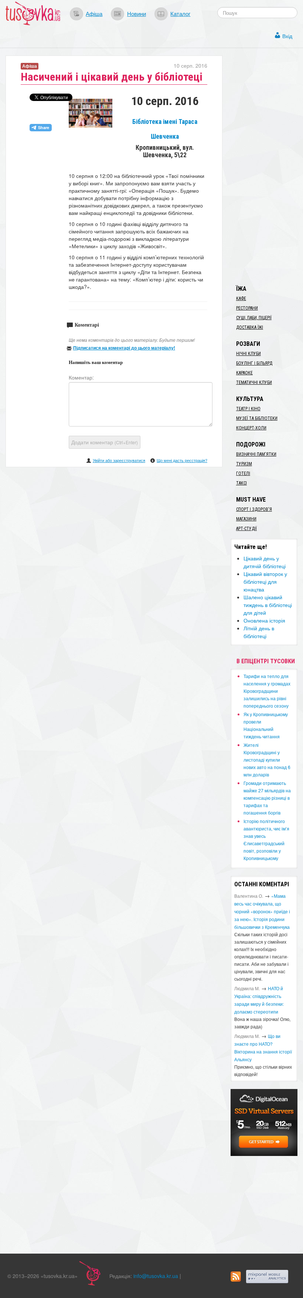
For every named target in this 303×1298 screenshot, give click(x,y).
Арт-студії (246, 528)
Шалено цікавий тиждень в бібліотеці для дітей (268, 604)
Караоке (244, 372)
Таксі (241, 483)
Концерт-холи (251, 428)
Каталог (180, 13)
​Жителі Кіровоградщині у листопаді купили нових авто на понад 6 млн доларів (267, 760)
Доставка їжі (249, 327)
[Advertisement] (267, 166)
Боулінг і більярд (254, 363)
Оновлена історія (264, 620)
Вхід (287, 36)
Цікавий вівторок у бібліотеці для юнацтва (265, 581)
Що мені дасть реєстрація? (182, 460)
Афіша (94, 13)
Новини (136, 13)
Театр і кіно (248, 408)
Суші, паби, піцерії (254, 317)
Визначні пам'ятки (256, 454)
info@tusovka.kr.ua (155, 1276)
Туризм (244, 463)
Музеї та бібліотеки (257, 418)
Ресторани (247, 308)
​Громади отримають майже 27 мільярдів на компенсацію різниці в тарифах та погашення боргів (267, 798)
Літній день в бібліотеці (259, 632)
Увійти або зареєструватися (119, 460)
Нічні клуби (248, 353)
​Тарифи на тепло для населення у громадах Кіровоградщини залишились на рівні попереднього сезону (267, 691)
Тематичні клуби (254, 382)
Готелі (243, 473)
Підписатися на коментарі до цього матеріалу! (124, 347)
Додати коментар (104, 442)
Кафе (241, 298)
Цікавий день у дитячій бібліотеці (265, 562)
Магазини (246, 519)
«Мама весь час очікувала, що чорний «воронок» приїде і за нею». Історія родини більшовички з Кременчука (262, 911)
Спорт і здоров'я (254, 509)
